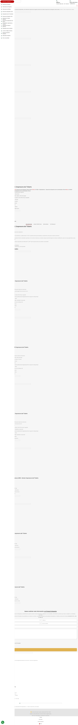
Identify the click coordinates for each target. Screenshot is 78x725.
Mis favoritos (6, 673)
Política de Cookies (7, 679)
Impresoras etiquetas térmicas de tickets (37, 9)
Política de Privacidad (16, 643)
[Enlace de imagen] (18, 655)
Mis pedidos (6, 671)
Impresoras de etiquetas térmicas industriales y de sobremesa (18, 9)
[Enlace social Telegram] (15, 222)
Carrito (5, 667)
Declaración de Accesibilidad (9, 681)
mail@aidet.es (72, 3)
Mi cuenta (6, 669)
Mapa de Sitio (6, 685)
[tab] (29, 224)
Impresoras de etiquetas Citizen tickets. (52, 9)
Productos (6, 665)
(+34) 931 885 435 (59, 3)
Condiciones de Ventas (8, 683)
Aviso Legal (6, 676)
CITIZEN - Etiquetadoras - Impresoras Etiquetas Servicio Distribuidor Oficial (50, 189)
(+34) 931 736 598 (15, 698)
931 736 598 (66, 3)
